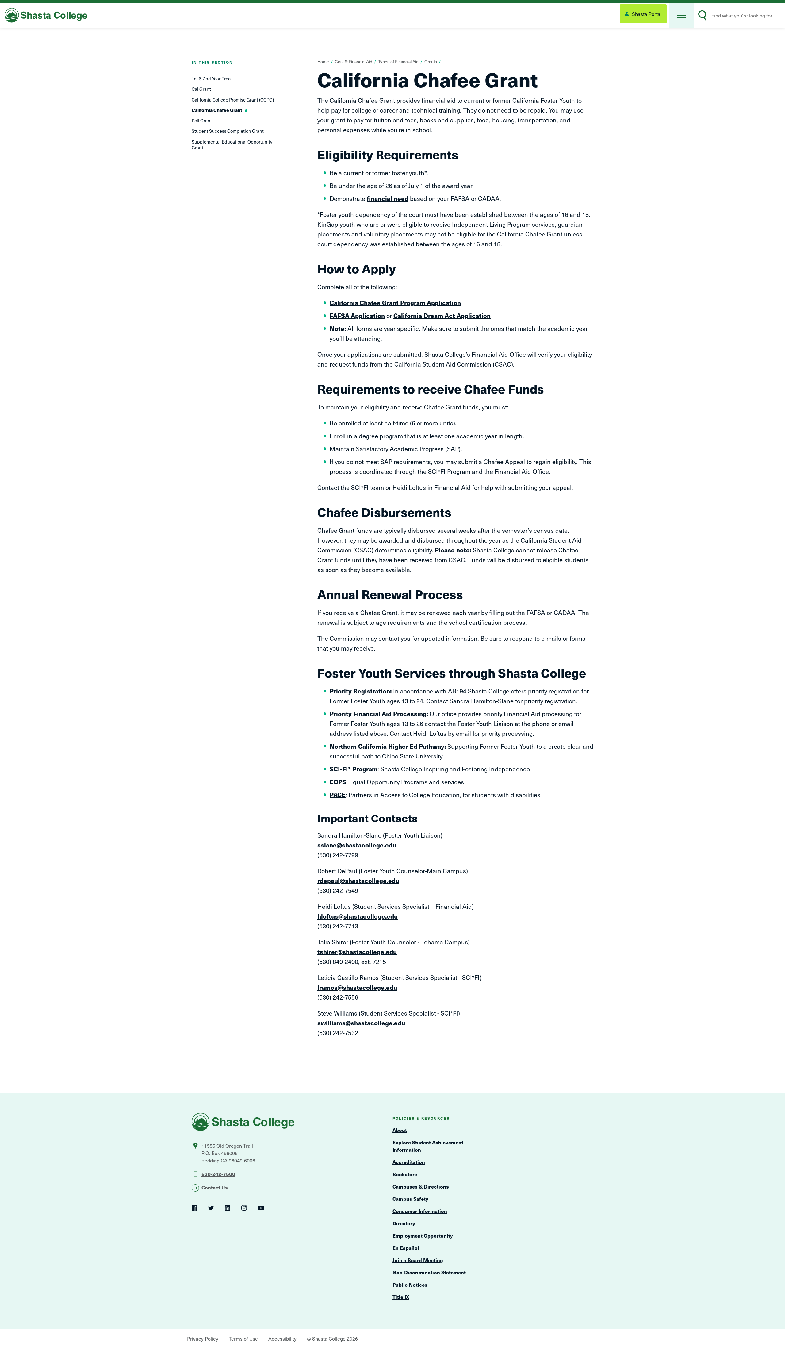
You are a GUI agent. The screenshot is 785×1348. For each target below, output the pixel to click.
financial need (387, 198)
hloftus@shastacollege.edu (357, 916)
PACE (338, 794)
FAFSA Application (357, 315)
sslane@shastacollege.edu (356, 845)
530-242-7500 (218, 1173)
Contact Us (214, 1187)
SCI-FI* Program (353, 769)
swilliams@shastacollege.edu (361, 1022)
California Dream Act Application (442, 315)
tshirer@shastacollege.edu (357, 951)
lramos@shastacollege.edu (357, 987)
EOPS (338, 781)
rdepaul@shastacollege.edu (358, 880)
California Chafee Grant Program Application (395, 302)
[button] (681, 15)
